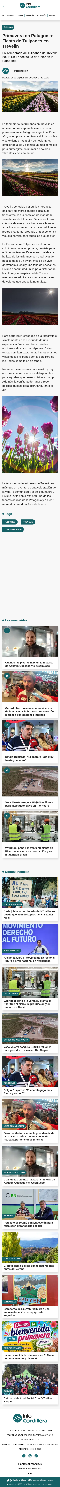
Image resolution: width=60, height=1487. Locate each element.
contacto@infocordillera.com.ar (30, 1431)
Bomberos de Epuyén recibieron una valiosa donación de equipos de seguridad (27, 1312)
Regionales (9, 1083)
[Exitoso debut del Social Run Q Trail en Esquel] (30, 1379)
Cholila (13, 15)
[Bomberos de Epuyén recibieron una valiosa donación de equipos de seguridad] (30, 1290)
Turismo (8, 27)
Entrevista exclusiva (14, 1172)
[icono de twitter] (30, 1455)
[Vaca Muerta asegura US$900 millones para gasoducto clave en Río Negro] (30, 781)
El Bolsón (34, 15)
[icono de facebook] (23, 1455)
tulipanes (10, 522)
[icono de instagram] (36, 1455)
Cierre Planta (11, 994)
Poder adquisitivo (13, 904)
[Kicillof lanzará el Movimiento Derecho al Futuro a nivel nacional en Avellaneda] (30, 939)
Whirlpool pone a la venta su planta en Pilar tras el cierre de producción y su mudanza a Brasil (29, 851)
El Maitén (23, 15)
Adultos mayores (12, 1348)
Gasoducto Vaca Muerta (16, 1040)
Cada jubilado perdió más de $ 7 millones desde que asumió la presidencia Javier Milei (29, 914)
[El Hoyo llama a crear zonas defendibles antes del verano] (30, 1247)
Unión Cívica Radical (14, 1126)
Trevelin (55, 15)
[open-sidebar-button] (4, 6)
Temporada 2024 (13, 529)
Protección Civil (12, 1259)
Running (8, 1391)
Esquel (45, 15)
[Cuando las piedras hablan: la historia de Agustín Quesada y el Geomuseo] (30, 641)
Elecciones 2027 (12, 950)
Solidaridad (10, 1302)
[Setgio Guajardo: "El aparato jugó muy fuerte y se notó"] (30, 735)
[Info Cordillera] (30, 5)
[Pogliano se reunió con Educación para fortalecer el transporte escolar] (30, 1204)
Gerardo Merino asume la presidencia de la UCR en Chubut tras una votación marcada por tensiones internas (29, 711)
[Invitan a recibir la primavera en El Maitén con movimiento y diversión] (30, 1336)
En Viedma (9, 1215)
